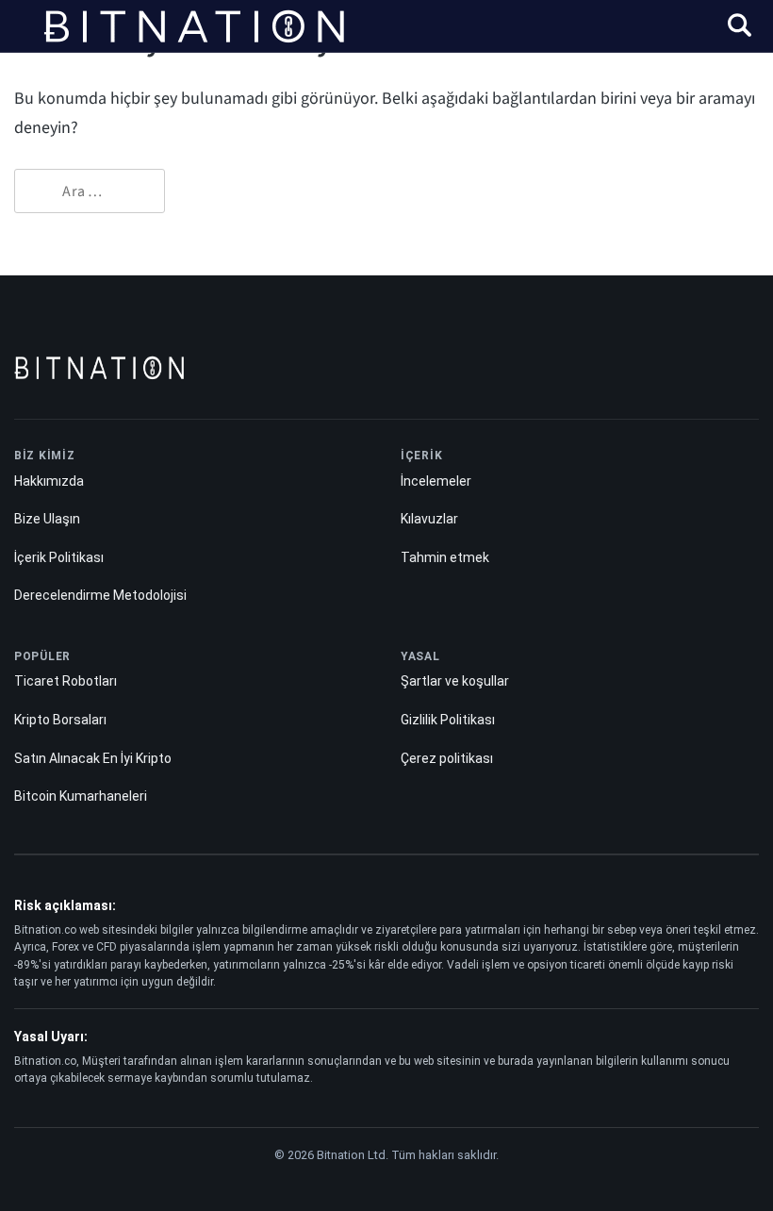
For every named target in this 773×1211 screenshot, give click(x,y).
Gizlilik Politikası (448, 719)
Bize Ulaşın (47, 518)
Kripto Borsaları (60, 719)
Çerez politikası (447, 758)
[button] (739, 27)
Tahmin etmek (445, 557)
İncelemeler (436, 481)
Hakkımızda (49, 481)
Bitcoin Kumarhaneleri (80, 796)
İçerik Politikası (59, 557)
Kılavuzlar (429, 518)
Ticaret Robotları (65, 680)
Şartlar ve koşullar (455, 680)
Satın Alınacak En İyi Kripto (93, 758)
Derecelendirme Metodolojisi (100, 595)
